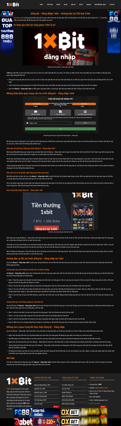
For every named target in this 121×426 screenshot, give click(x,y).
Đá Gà (65, 4)
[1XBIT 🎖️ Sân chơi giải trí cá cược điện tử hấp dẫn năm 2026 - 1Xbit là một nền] (13, 4)
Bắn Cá (73, 4)
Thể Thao (50, 4)
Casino (88, 4)
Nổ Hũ (58, 4)
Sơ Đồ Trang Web (95, 403)
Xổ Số (81, 4)
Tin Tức (112, 4)
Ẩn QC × (56, 406)
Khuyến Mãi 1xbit (100, 4)
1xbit (99, 18)
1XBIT (41, 4)
